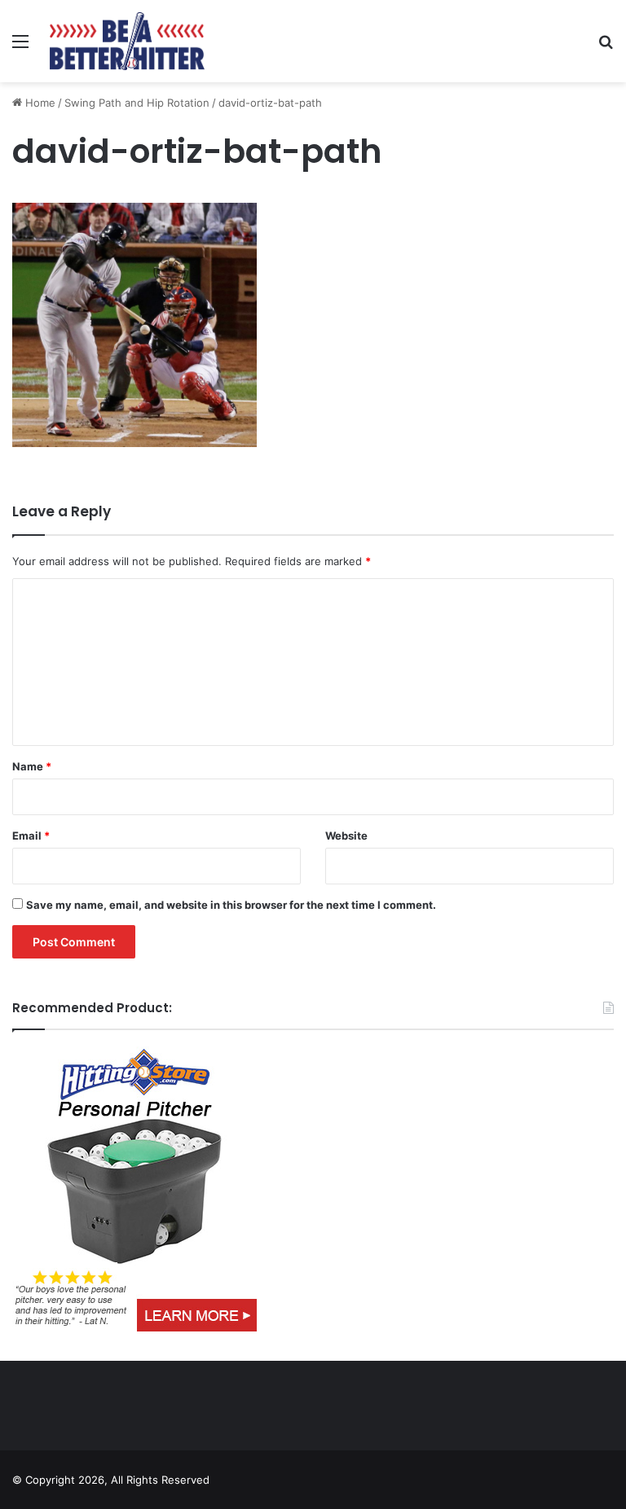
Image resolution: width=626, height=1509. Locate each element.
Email (31, 835)
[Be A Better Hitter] (127, 41)
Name (31, 766)
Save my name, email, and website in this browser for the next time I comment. (231, 904)
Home (38, 102)
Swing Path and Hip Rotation (136, 102)
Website (346, 835)
